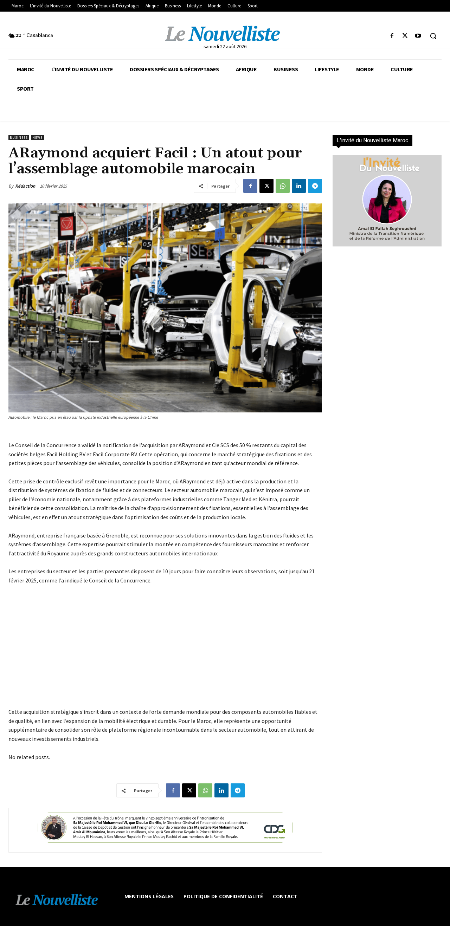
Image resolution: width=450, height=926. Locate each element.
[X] (405, 36)
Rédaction (25, 186)
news (37, 137)
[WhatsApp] (283, 186)
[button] (433, 35)
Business (19, 137)
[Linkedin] (299, 186)
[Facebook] (392, 36)
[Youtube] (418, 36)
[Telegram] (315, 186)
